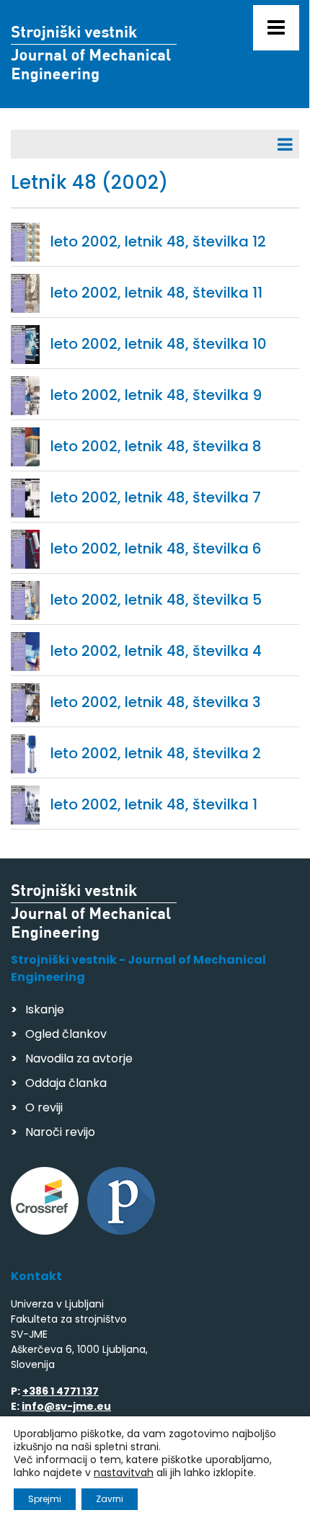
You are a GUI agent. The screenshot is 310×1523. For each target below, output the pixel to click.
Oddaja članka (66, 1083)
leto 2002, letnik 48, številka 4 (156, 651)
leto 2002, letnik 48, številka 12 (158, 241)
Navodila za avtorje (79, 1058)
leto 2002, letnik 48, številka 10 (158, 344)
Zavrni (109, 1499)
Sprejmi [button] (44, 1499)
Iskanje (44, 1009)
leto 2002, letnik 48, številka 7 (155, 497)
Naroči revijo (60, 1132)
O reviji (44, 1107)
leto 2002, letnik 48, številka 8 (156, 446)
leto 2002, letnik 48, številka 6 (156, 548)
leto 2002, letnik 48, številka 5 (156, 600)
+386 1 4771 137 (60, 1391)
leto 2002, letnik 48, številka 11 (156, 293)
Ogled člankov (66, 1034)
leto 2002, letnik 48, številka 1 (153, 804)
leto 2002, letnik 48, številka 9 (156, 395)
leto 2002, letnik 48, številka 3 (155, 702)
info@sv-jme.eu (66, 1406)
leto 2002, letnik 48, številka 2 (155, 753)
